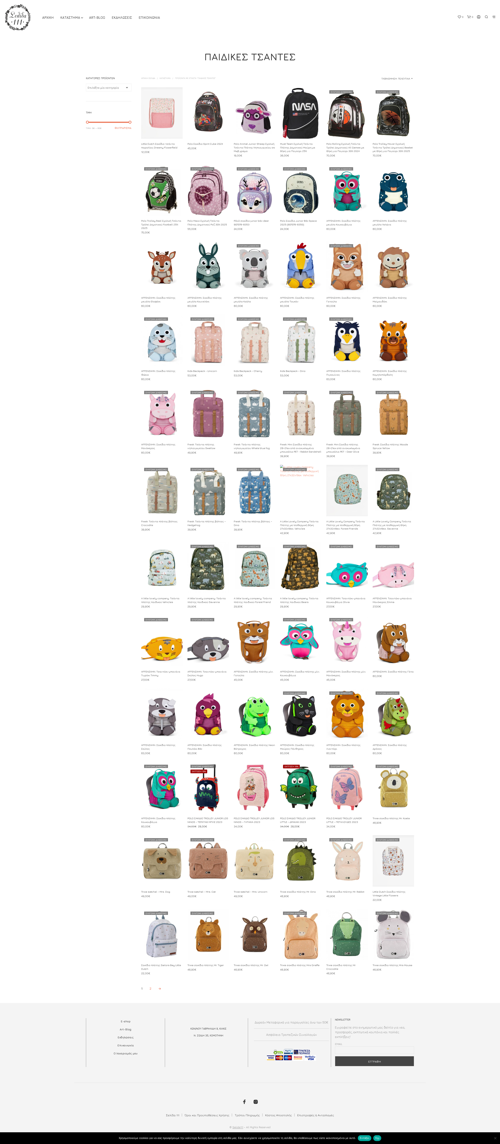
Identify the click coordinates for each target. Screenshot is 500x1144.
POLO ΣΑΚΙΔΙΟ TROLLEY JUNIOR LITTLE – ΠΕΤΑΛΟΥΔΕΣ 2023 (344, 820)
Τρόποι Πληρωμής (247, 1115)
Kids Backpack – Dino (292, 371)
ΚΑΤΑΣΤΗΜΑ (70, 18)
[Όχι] (495, 1138)
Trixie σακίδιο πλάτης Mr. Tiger (206, 965)
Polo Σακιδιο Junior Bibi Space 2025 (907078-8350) (298, 222)
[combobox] (383, 78)
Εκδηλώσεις (126, 1037)
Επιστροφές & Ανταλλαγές (315, 1115)
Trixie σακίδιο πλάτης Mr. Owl (251, 965)
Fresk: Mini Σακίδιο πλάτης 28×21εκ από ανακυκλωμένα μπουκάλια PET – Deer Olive (343, 448)
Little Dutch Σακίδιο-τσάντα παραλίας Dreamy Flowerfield (159, 145)
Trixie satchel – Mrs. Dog (155, 891)
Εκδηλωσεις (122, 18)
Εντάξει (364, 1138)
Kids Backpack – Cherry (248, 371)
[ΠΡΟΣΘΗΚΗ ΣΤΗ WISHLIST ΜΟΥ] (162, 131)
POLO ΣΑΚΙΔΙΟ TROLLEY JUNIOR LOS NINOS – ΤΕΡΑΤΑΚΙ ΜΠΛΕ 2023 (208, 820)
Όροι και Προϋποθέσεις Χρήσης (207, 1115)
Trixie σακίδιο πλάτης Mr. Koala (391, 818)
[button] (460, 17)
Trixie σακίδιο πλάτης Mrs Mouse (392, 965)
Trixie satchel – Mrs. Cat (202, 891)
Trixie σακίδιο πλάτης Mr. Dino (298, 891)
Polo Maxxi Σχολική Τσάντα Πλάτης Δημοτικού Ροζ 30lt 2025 (207, 222)
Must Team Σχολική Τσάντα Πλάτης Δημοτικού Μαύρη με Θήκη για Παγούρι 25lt (297, 147)
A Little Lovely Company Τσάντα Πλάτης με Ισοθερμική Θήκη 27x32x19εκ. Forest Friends (345, 525)
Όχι (377, 1138)
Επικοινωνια (149, 18)
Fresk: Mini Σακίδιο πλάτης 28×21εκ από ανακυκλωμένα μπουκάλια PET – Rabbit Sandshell (300, 448)
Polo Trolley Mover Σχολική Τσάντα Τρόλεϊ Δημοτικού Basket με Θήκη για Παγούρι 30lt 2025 (393, 147)
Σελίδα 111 (172, 1115)
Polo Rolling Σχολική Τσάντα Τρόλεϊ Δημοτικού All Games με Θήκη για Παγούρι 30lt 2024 (345, 147)
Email (338, 1044)
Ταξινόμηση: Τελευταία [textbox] (395, 78)
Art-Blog (97, 18)
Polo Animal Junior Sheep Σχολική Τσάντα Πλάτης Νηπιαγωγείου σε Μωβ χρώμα (254, 147)
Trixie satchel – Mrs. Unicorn (250, 891)
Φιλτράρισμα (123, 127)
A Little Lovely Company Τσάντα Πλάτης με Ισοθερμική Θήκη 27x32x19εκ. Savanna (392, 525)
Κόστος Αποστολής (278, 1115)
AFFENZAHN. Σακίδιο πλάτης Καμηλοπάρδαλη (390, 373)
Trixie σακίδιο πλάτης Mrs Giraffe (300, 965)
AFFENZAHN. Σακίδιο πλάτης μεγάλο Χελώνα (390, 222)
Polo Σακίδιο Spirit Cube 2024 (205, 144)
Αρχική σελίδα (148, 78)
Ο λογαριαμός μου (126, 1053)
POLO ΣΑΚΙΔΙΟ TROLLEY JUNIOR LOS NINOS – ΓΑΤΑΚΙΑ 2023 (254, 820)
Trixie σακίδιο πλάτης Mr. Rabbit (345, 891)
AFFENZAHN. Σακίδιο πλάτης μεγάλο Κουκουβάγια (343, 222)
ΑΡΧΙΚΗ (48, 18)
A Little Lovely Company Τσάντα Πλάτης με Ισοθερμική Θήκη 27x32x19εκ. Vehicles (299, 525)
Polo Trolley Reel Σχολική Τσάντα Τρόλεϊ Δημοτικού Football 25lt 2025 (161, 224)
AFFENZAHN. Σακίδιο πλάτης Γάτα (393, 671)
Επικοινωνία (125, 1045)
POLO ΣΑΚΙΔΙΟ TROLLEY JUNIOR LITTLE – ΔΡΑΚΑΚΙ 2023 (297, 820)
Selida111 (237, 1127)
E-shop (125, 1021)
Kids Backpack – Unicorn (202, 371)
